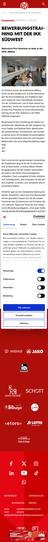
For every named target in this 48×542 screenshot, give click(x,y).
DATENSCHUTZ (36, 495)
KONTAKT (7, 511)
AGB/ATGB (18, 502)
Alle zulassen (24, 307)
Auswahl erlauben (24, 315)
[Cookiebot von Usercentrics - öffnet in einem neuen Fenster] (34, 217)
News (4, 13)
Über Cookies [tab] (38, 224)
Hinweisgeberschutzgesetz (29, 511)
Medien (32, 502)
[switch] (41, 279)
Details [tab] (23, 224)
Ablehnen (24, 323)
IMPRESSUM (10, 495)
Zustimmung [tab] (9, 224)
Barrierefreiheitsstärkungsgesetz (24, 515)
